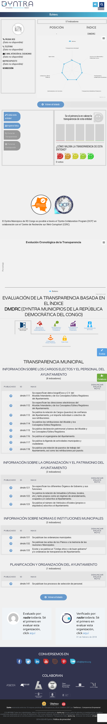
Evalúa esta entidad (11, 116)
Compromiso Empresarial (91, 707)
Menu (101, 7)
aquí (32, 633)
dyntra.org (60, 712)
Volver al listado (52, 104)
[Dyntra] (17, 4)
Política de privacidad (62, 719)
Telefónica (77, 707)
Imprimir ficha (13, 126)
